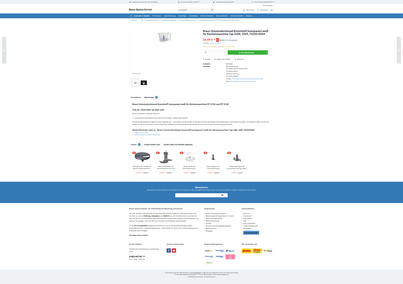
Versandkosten (196, 273)
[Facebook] (169, 250)
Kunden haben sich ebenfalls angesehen (178, 145)
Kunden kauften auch (152, 145)
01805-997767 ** (137, 256)
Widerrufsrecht (211, 228)
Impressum (247, 216)
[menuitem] (267, 5)
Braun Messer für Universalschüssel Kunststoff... (213, 167)
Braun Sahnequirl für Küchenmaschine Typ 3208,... (237, 167)
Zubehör (135, 145)
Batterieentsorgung (212, 221)
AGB (244, 221)
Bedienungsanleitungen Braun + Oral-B (220, 216)
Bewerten (240, 59)
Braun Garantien (249, 223)
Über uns (246, 213)
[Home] (130, 15)
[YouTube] (174, 250)
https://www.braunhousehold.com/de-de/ (242, 81)
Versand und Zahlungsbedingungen (218, 226)
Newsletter (247, 228)
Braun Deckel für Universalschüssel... (190, 167)
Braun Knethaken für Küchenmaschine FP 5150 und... (166, 167)
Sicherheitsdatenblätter (214, 218)
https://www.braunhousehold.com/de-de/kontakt (247, 79)
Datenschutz (247, 218)
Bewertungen (150, 97)
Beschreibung (136, 97)
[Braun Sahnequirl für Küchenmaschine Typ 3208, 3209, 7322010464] (237, 157)
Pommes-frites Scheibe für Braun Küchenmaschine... (142, 167)
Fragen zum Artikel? (223, 59)
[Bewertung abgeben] (236, 37)
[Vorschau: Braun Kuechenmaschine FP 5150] (143, 82)
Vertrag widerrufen (251, 233)
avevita (213, 277)
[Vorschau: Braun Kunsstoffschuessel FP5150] (135, 82)
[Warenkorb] (272, 10)
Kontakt (208, 223)
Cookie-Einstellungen (250, 226)
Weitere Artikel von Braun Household (147, 135)
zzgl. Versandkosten (215, 43)
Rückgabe (209, 231)
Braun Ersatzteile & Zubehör (216, 213)
